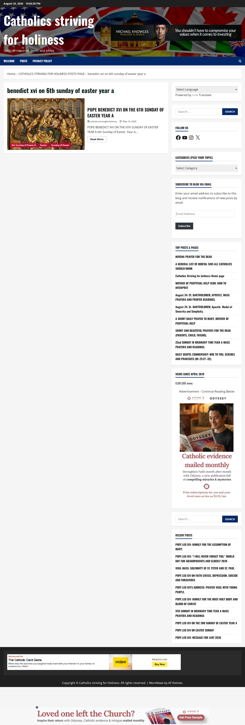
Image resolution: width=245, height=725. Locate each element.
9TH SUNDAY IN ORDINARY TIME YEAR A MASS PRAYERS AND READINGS (202, 613)
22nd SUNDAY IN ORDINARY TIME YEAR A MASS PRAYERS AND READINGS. (202, 344)
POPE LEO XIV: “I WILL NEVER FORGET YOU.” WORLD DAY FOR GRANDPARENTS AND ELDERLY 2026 (204, 558)
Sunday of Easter (60, 145)
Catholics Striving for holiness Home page (199, 276)
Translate (205, 95)
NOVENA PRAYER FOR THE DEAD (193, 257)
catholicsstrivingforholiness (103, 121)
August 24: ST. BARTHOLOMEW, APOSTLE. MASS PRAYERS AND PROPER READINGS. (202, 297)
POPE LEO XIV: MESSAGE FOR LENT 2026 (198, 637)
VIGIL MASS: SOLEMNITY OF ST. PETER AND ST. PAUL (204, 568)
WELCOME (9, 61)
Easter (43, 145)
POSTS (23, 61)
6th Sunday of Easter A (24, 145)
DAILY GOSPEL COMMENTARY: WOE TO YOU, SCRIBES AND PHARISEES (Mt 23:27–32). (205, 356)
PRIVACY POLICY (42, 61)
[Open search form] (240, 61)
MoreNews (156, 683)
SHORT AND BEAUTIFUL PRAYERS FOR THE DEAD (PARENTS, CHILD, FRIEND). (203, 332)
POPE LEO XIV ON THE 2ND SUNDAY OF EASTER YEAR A (206, 623)
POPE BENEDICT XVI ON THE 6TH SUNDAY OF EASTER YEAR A (46, 124)
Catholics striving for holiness (49, 29)
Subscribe (184, 226)
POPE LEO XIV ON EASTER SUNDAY (194, 630)
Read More (98, 139)
